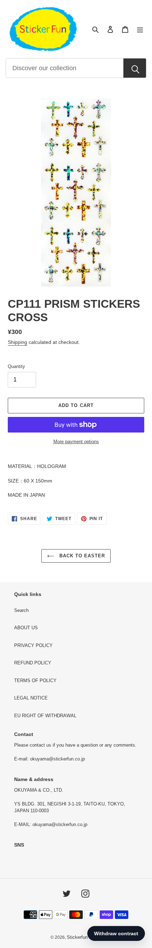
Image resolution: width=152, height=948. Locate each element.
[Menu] (140, 29)
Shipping (17, 342)
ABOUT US (26, 627)
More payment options (76, 441)
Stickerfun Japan (84, 937)
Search (21, 610)
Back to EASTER (81, 555)
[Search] (134, 68)
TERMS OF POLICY (35, 680)
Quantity (16, 366)
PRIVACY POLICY (33, 645)
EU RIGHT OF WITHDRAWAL (45, 715)
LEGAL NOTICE (31, 698)
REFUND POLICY (32, 662)
